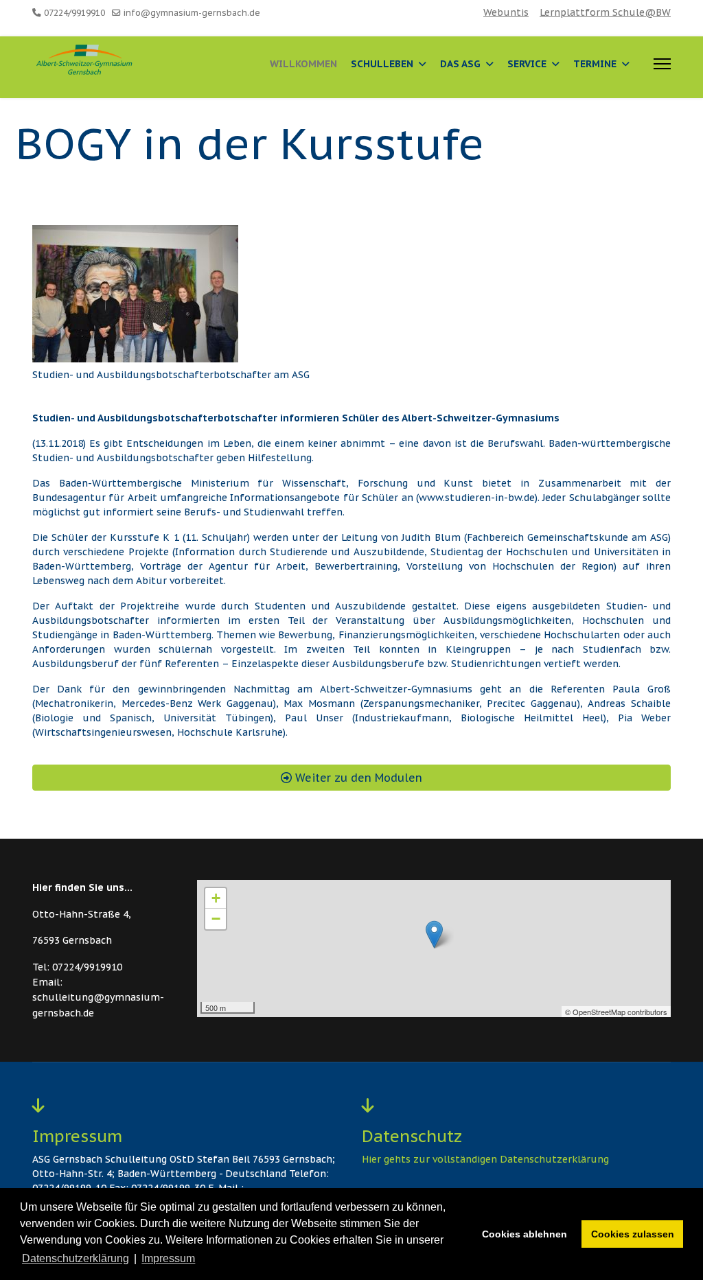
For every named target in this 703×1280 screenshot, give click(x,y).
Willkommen (303, 64)
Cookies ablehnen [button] (524, 1234)
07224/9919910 (74, 12)
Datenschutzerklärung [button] (75, 1258)
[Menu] (662, 63)
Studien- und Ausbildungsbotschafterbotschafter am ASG (171, 375)
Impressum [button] (168, 1258)
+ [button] (215, 898)
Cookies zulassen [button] (632, 1234)
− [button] (215, 918)
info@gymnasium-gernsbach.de (192, 12)
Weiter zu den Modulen (357, 777)
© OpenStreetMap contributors (616, 1011)
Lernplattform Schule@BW (605, 12)
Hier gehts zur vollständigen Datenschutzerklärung (485, 1159)
